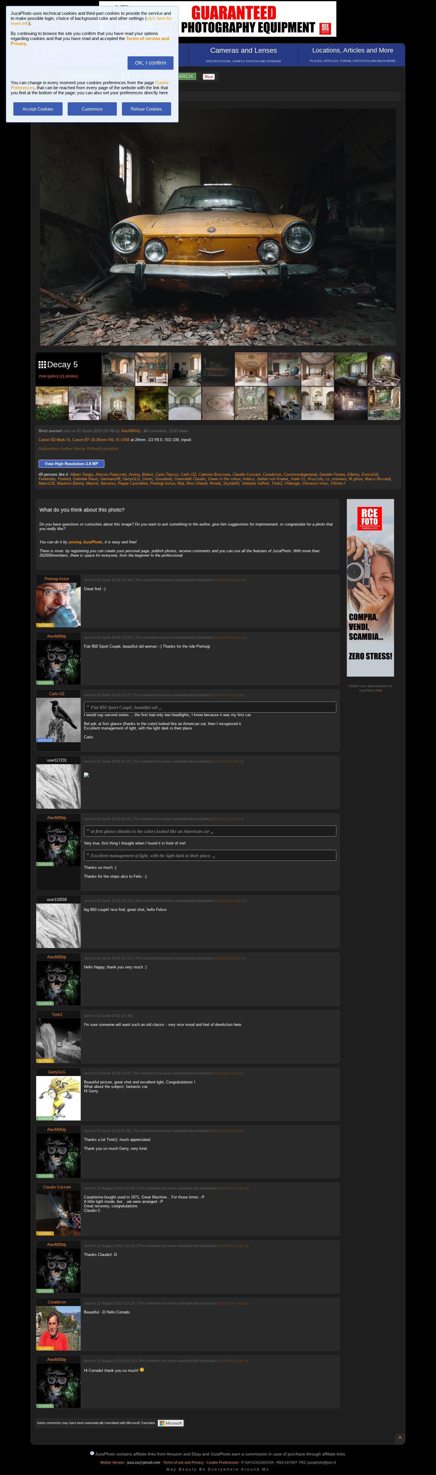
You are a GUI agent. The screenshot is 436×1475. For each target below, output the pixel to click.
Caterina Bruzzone (214, 474)
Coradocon (272, 474)
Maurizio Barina (70, 483)
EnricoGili (370, 474)
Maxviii (92, 483)
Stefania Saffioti (255, 483)
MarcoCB (47, 483)
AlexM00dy (131, 431)
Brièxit (147, 474)
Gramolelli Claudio (190, 479)
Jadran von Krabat (272, 479)
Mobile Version (112, 1462)
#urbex (66, 448)
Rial (180, 483)
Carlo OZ (188, 474)
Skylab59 (231, 483)
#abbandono (49, 448)
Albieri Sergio (81, 474)
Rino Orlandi (196, 483)
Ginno (147, 479)
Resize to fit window (221, 119)
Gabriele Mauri (85, 479)
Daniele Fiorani (332, 474)
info (378, 690)
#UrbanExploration (102, 448)
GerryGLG (131, 479)
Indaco (248, 479)
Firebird (64, 479)
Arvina (134, 474)
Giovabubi (163, 479)
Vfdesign (292, 483)
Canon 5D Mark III (54, 440)
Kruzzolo (315, 479)
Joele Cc (297, 479)
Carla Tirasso (166, 474)
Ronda (215, 483)
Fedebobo (47, 479)
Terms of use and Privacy (183, 1462)
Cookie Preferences (222, 1462)
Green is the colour (224, 479)
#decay (79, 448)
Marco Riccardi (378, 479)
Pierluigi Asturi (162, 483)
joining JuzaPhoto (85, 542)
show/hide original (230, 580)
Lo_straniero (335, 479)
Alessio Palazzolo (111, 474)
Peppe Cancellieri (133, 483)
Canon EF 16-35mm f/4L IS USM (100, 440)
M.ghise (355, 479)
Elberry (353, 474)
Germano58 (110, 479)
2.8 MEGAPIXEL (222, 334)
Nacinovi (108, 483)
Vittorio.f (337, 483)
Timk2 (276, 483)
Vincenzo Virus (315, 483)
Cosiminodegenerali (300, 474)
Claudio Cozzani (246, 474)
